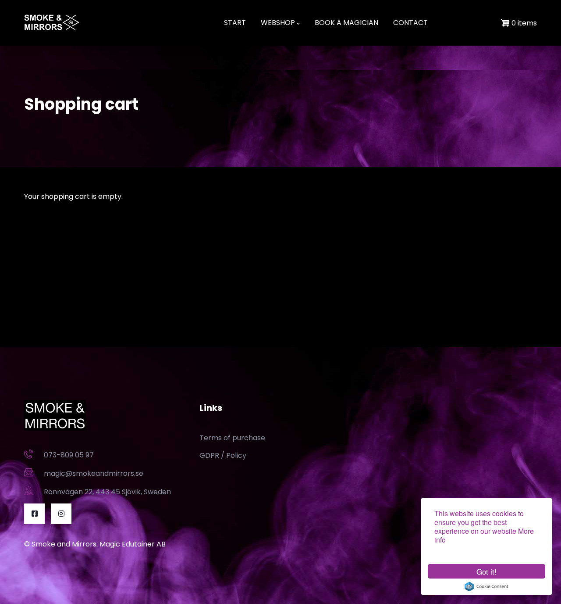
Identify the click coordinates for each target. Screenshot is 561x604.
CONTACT (410, 23)
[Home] (52, 23)
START (235, 23)
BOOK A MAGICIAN (346, 23)
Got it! (486, 571)
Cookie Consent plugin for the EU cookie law (486, 586)
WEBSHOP (278, 23)
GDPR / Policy (222, 455)
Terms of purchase (232, 438)
